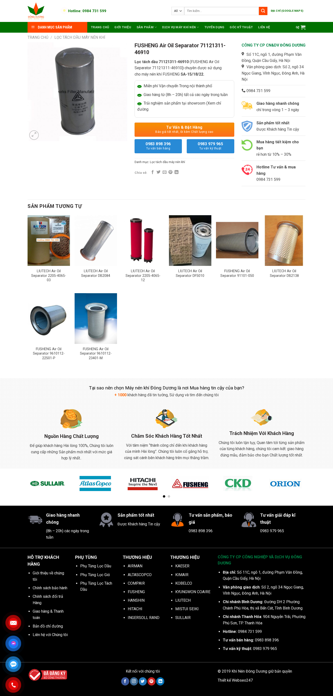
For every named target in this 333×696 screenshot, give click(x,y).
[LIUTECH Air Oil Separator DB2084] (96, 240)
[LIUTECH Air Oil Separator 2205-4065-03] (49, 240)
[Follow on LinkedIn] (160, 681)
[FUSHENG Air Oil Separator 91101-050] (237, 240)
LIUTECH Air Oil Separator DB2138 (284, 273)
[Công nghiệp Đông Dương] (42, 11)
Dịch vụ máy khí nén (179, 27)
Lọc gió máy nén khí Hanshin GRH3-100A (63, 680)
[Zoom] (34, 135)
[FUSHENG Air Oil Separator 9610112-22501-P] (49, 318)
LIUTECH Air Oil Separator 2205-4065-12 (143, 275)
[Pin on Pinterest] (170, 172)
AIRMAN (135, 566)
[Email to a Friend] (164, 172)
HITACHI (135, 609)
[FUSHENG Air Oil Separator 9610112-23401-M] (96, 318)
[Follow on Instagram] (134, 681)
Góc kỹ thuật (241, 27)
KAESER (182, 566)
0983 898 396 (158, 146)
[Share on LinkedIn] (176, 172)
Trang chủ (100, 27)
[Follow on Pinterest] (151, 681)
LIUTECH (183, 600)
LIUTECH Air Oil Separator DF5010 (190, 273)
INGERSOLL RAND (143, 617)
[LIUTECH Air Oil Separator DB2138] (284, 240)
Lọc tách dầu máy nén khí (79, 37)
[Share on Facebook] (153, 172)
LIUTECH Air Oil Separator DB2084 (95, 273)
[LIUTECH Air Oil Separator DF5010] (190, 240)
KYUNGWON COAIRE (192, 592)
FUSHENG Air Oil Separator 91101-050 (237, 273)
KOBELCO (183, 583)
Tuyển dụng (215, 27)
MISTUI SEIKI (187, 609)
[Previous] (26, 486)
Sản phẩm (145, 27)
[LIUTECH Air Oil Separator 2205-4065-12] (143, 240)
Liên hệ (264, 27)
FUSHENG (136, 592)
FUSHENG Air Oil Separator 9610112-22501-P (49, 353)
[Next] (306, 486)
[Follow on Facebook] (125, 681)
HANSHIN (136, 600)
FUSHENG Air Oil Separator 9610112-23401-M (96, 353)
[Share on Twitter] (158, 172)
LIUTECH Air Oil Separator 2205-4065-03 (48, 275)
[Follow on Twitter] (143, 681)
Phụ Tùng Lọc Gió (95, 574)
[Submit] (263, 11)
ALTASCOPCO (140, 574)
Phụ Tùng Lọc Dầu (95, 566)
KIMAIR (181, 574)
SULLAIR (183, 617)
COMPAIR (136, 583)
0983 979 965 (210, 146)
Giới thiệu (122, 27)
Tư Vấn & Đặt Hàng (184, 129)
